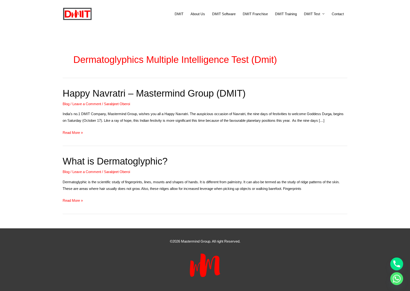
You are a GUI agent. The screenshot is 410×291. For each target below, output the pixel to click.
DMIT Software (224, 14)
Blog (66, 104)
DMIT (179, 14)
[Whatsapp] (396, 278)
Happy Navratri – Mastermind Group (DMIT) (154, 93)
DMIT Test (312, 14)
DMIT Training (286, 14)
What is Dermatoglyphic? (115, 161)
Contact (338, 14)
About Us (198, 14)
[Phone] (396, 264)
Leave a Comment (86, 104)
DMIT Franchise (255, 14)
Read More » (73, 133)
